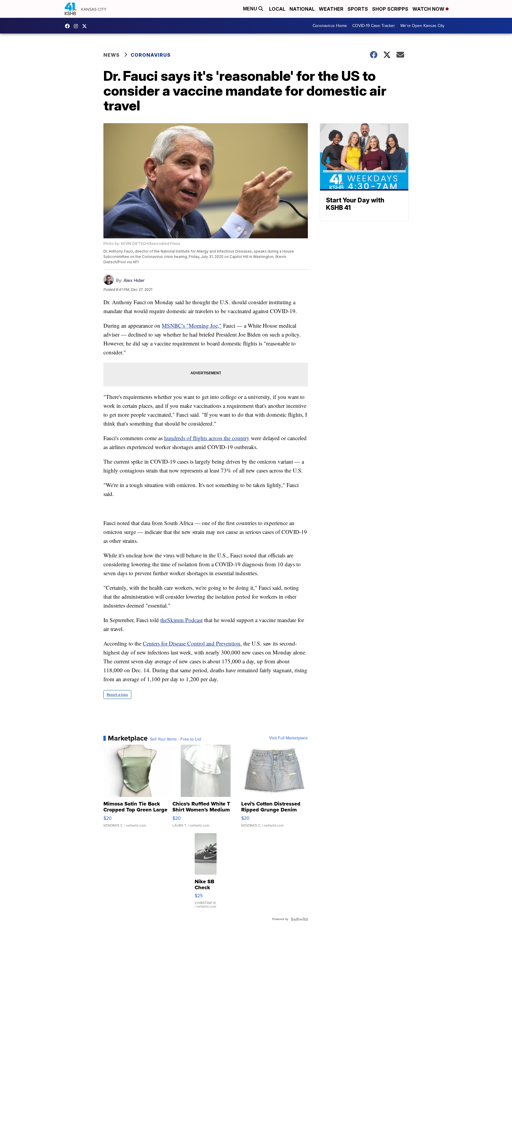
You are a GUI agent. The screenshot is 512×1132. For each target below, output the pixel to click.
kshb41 (69, 26)
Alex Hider (134, 280)
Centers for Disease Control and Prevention (191, 643)
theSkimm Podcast (181, 620)
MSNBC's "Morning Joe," (192, 325)
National (302, 9)
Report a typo (117, 694)
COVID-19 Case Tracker (373, 26)
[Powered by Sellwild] (299, 919)
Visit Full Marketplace (288, 738)
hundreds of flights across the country (206, 438)
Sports (358, 9)
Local (277, 9)
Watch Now (429, 9)
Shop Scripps (390, 9)
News (111, 55)
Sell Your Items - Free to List (175, 739)
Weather (331, 9)
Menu (250, 8)
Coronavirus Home (330, 26)
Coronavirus (151, 55)
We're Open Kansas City (422, 26)
